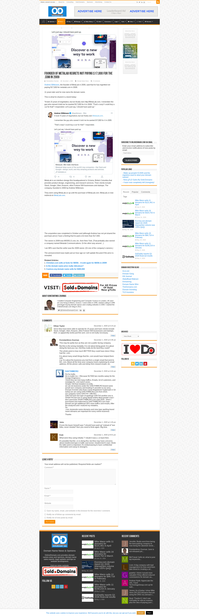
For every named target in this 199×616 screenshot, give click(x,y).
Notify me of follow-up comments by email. (64, 514)
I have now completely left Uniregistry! (138, 182)
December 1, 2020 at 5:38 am (105, 340)
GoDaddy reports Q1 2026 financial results (143, 255)
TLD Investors (128, 292)
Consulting (70, 2)
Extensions (108, 21)
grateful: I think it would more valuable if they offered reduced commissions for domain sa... (142, 575)
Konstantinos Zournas (52, 81)
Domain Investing (129, 290)
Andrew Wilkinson (51, 85)
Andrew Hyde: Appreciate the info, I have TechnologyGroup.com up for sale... (141, 584)
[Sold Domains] (80, 287)
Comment (49, 467)
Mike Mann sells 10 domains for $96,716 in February (144, 235)
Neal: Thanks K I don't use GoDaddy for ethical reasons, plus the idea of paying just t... (141, 600)
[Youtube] (144, 2)
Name (47, 488)
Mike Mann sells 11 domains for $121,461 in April (145, 202)
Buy (70, 21)
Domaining (126, 282)
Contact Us (107, 2)
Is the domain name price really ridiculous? (65, 266)
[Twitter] (139, 2)
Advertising (98, 2)
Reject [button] (149, 613)
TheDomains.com (129, 287)
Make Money (89, 21)
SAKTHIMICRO (71, 371)
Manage (78, 21)
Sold (99, 21)
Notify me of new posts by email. (60, 518)
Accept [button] (140, 613)
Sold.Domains (80, 2)
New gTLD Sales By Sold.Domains (137, 180)
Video (131, 21)
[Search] (158, 2)
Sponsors (90, 2)
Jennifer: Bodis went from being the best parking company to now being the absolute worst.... (142, 544)
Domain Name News (83, 81)
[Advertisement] (80, 215)
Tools (122, 21)
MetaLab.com (59, 195)
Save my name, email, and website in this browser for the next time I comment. (78, 511)
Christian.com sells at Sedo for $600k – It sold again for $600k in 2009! (76, 263)
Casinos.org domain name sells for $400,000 (65, 269)
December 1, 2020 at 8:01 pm (105, 435)
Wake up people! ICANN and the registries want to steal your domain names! (136, 175)
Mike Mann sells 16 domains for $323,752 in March (145, 213)
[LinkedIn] (142, 2)
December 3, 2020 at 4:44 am (105, 371)
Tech (140, 21)
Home (44, 21)
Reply (113, 335)
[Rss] (137, 2)
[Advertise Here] (116, 11)
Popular (135, 192)
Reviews (148, 21)
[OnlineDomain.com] (57, 11)
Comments (145, 192)
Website (47, 503)
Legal (116, 21)
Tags (125, 197)
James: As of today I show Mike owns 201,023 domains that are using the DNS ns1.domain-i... (142, 593)
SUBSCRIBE (131, 160)
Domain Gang (128, 274)
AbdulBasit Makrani (130, 279)
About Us (61, 2)
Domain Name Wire (130, 284)
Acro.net (125, 271)
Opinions (52, 21)
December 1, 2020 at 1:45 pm (105, 422)
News (61, 21)
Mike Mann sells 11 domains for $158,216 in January (145, 246)
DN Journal (127, 276)
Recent (126, 192)
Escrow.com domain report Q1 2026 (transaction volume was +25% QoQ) (145, 224)
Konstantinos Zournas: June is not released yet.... (141, 550)
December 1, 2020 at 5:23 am (105, 326)
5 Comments (96, 81)
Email (47, 496)
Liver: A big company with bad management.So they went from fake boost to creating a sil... (142, 567)
